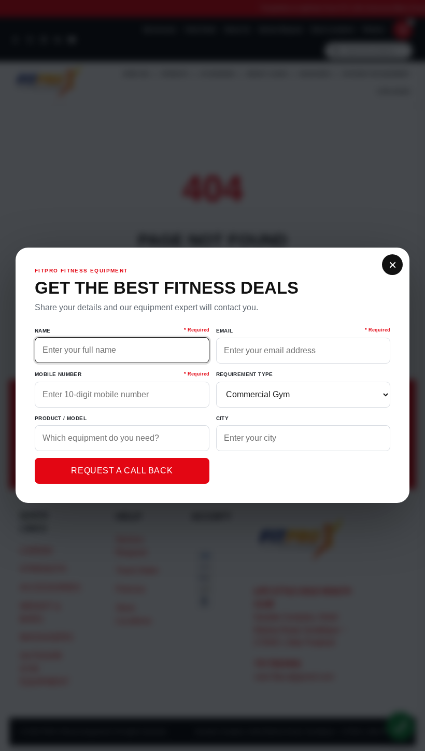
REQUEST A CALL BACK (122, 470)
